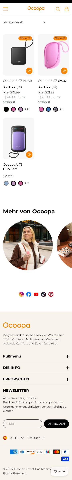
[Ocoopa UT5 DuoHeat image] (18, 139)
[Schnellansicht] (29, 71)
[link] (28, 250)
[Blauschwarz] (48, 109)
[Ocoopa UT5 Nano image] (18, 55)
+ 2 (27, 183)
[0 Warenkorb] (66, 9)
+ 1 (61, 109)
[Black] (6, 109)
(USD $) (14, 438)
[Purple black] (20, 109)
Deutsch (34, 437)
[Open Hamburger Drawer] (5, 8)
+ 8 (27, 109)
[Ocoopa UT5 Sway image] (53, 55)
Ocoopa (19, 469)
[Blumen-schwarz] (55, 109)
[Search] (57, 9)
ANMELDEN (56, 423)
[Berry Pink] (13, 109)
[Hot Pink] (41, 109)
